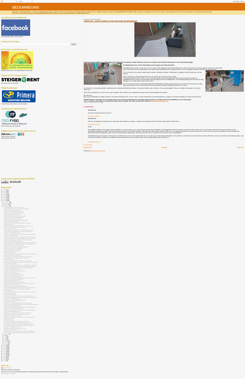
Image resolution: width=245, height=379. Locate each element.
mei (5, 338)
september (6, 206)
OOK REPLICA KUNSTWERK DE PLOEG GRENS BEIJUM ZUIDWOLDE (21, 304)
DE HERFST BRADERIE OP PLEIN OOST (14, 245)
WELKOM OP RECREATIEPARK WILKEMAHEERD (16, 220)
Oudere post (240, 147)
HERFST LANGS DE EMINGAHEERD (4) (13, 213)
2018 (4, 200)
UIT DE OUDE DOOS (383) (10, 294)
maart (5, 341)
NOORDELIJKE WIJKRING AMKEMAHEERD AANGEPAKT (17, 322)
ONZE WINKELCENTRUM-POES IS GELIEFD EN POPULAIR (18, 231)
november (6, 203)
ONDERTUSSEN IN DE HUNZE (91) (12, 315)
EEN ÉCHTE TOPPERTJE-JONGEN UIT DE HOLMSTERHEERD (19, 317)
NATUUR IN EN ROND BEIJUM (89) (12, 210)
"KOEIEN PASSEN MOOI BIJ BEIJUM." (13, 273)
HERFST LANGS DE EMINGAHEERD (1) (13, 308)
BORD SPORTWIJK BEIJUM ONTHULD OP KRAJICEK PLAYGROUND (21, 262)
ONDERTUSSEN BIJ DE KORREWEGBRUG (14, 270)
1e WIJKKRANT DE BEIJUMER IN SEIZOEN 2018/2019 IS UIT (18, 230)
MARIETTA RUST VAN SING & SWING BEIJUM (15, 227)
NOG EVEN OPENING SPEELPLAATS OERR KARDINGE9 (18, 240)
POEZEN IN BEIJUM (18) (10, 293)
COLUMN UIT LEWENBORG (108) (12, 327)
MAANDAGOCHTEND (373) (10, 272)
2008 (4, 359)
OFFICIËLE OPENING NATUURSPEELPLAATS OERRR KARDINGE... (20, 266)
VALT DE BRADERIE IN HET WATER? (13, 249)
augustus (6, 334)
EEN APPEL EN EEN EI (9, 252)
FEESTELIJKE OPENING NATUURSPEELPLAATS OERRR (18, 261)
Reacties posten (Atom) (98, 151)
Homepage (164, 147)
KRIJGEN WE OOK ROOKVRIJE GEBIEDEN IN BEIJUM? (17, 223)
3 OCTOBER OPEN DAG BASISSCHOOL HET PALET (16, 258)
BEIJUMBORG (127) (9, 259)
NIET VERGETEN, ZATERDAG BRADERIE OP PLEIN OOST (18, 256)
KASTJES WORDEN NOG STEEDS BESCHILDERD (16, 209)
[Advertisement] (9, 149)
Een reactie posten (88, 144)
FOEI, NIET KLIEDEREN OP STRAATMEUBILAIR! (15, 286)
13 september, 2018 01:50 (94, 141)
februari (6, 342)
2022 (4, 194)
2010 (4, 356)
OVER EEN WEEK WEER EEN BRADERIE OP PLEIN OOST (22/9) (19, 277)
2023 (4, 192)
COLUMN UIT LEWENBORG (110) (12, 269)
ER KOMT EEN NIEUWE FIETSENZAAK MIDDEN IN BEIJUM (18, 325)
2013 (4, 351)
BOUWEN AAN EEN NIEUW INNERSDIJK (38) (15, 328)
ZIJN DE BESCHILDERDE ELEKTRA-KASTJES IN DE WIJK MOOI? (20, 291)
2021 (4, 196)
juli (5, 335)
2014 (4, 350)
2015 (4, 348)
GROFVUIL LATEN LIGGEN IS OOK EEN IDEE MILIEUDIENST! (111, 21)
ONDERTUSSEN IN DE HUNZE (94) (12, 218)
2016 (4, 347)
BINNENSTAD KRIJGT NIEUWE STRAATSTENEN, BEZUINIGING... (20, 283)
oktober (6, 204)
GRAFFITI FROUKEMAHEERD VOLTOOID (14, 275)
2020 (4, 197)
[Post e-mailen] (101, 102)
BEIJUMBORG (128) (9, 224)
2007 (4, 360)
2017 (4, 345)
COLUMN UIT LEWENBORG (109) (12, 298)
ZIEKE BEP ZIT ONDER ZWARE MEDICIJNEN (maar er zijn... (18, 303)
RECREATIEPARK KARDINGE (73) (12, 214)
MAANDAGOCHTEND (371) (10, 329)
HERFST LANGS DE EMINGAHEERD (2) (13, 279)
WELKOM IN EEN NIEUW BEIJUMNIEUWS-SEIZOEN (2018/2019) (19, 332)
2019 (4, 199)
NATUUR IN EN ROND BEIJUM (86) (12, 306)
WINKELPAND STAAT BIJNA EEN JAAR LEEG (15, 216)
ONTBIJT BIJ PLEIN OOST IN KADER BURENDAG (16, 247)
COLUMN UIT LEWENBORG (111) (12, 232)
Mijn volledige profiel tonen (8, 373)
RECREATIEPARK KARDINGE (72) (12, 251)
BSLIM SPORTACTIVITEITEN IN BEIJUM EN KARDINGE (17, 289)
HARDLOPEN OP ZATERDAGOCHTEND (13, 211)
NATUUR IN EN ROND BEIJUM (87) (12, 276)
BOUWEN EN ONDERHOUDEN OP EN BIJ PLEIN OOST (17, 313)
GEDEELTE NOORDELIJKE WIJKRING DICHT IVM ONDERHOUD (19, 307)
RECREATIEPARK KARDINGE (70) (12, 311)
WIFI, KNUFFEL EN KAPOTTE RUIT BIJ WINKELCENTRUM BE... (19, 324)
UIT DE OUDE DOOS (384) (10, 263)
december (6, 202)
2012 (4, 353)
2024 (4, 191)
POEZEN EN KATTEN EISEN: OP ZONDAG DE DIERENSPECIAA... (20, 237)
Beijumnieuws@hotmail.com (159, 101)
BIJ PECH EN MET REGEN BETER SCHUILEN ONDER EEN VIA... (19, 296)
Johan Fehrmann (7, 368)
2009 (4, 357)
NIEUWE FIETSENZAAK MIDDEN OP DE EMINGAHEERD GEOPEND (20, 265)
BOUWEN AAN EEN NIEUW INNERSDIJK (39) (15, 300)
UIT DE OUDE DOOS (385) (10, 228)
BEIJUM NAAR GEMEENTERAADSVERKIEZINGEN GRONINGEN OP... (21, 242)
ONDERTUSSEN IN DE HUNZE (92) (12, 284)
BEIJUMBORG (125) (9, 320)
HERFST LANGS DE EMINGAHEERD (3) (13, 248)
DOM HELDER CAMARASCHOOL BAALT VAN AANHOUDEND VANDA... (21, 297)
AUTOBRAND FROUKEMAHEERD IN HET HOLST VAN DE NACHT (20, 287)
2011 (4, 354)
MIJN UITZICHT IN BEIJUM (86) (11, 221)
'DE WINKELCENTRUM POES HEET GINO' (14, 207)
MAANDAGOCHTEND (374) (10, 235)
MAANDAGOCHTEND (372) (10, 301)
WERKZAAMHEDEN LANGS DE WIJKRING (14, 282)
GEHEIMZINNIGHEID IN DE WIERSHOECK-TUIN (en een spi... (19, 225)
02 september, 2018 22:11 (94, 124)
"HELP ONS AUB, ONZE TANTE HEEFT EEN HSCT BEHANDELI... (19, 244)
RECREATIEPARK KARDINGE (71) (12, 280)
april (5, 339)
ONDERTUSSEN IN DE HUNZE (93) (12, 255)
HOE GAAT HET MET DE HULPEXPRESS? (14, 217)
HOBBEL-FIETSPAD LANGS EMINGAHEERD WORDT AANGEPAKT (20, 234)
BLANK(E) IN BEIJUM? (9, 318)
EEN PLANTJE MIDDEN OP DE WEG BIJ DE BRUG (16, 321)
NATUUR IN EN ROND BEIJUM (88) (12, 241)
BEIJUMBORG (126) (9, 290)
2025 (4, 189)
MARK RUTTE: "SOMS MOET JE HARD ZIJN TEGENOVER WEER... (20, 310)
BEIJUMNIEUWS (25, 7)
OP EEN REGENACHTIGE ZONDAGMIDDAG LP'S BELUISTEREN (19, 238)
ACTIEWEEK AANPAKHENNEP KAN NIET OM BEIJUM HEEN (18, 268)
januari (5, 344)
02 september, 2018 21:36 (94, 116)
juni (5, 336)
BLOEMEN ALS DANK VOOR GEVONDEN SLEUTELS (16, 314)
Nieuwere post (88, 147)
